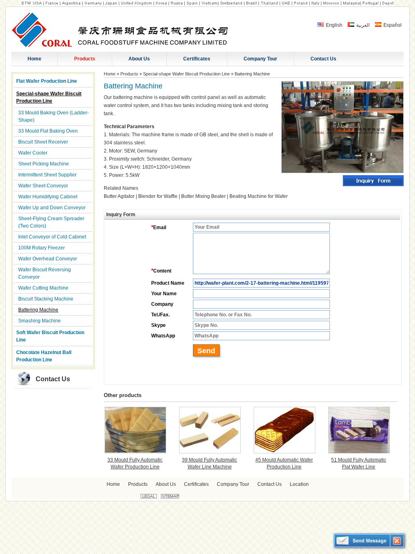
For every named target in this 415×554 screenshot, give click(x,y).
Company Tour (233, 484)
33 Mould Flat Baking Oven (48, 131)
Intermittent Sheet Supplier (47, 175)
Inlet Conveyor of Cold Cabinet (52, 237)
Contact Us (53, 379)
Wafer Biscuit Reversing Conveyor (44, 273)
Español (392, 25)
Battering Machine (38, 310)
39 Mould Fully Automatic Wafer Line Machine (209, 463)
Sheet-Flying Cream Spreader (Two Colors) (51, 222)
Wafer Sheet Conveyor (43, 186)
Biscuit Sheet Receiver (43, 142)
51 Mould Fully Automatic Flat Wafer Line (358, 463)
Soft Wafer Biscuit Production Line (50, 336)
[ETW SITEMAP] (170, 497)
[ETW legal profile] (149, 497)
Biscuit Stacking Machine (45, 299)
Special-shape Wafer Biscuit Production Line (48, 97)
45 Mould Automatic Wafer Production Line (284, 463)
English (333, 25)
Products (129, 73)
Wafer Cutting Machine (43, 288)
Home (110, 73)
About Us (166, 484)
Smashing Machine (39, 321)
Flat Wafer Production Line (46, 81)
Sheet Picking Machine (43, 164)
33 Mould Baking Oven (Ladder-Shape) (53, 116)
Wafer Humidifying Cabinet (47, 197)
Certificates (196, 484)
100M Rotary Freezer (41, 248)
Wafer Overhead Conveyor (47, 259)
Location (299, 484)
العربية (362, 25)
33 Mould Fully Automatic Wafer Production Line (135, 463)
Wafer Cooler (32, 153)
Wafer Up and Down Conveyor (52, 207)
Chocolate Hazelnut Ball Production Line (43, 356)
